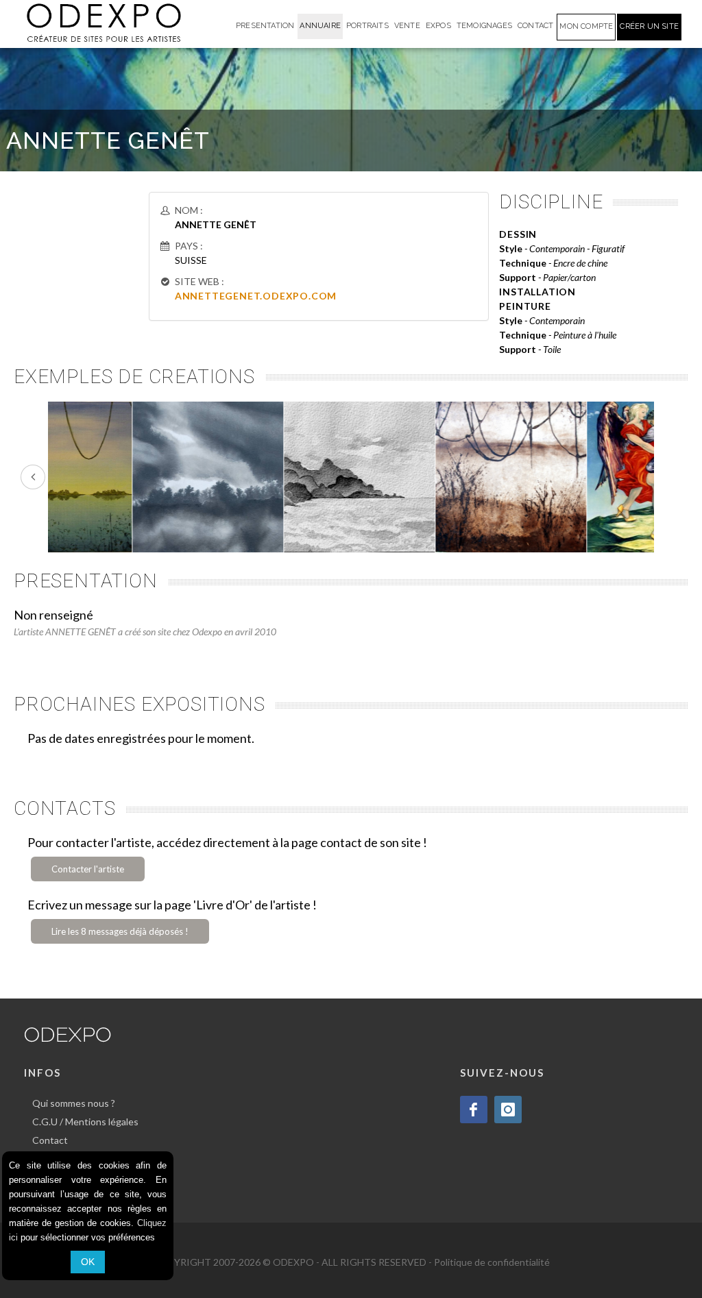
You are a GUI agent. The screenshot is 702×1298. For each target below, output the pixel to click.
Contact (50, 1140)
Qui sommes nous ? (73, 1103)
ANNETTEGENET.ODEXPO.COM (256, 296)
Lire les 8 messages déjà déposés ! (120, 931)
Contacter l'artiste (87, 869)
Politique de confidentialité (492, 1262)
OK (88, 1261)
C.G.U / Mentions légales (85, 1121)
